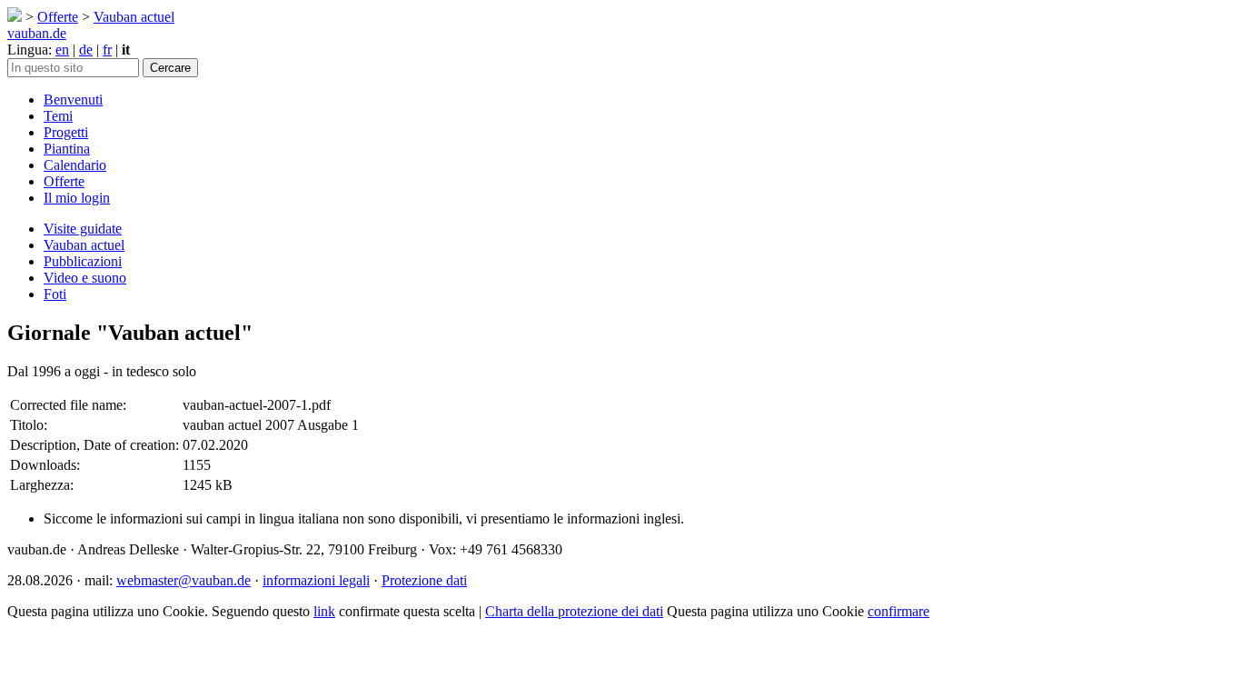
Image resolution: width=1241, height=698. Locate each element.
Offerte (57, 17)
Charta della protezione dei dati (574, 611)
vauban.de (36, 33)
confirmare (898, 611)
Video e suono (85, 277)
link (324, 611)
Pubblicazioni (83, 261)
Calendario (75, 165)
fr (107, 49)
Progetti (66, 132)
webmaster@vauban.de (183, 580)
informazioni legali (316, 580)
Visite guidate (83, 228)
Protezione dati (424, 580)
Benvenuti (73, 99)
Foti (55, 294)
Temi (58, 116)
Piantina (67, 148)
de (86, 49)
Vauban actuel (134, 17)
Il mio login (77, 197)
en (62, 49)
